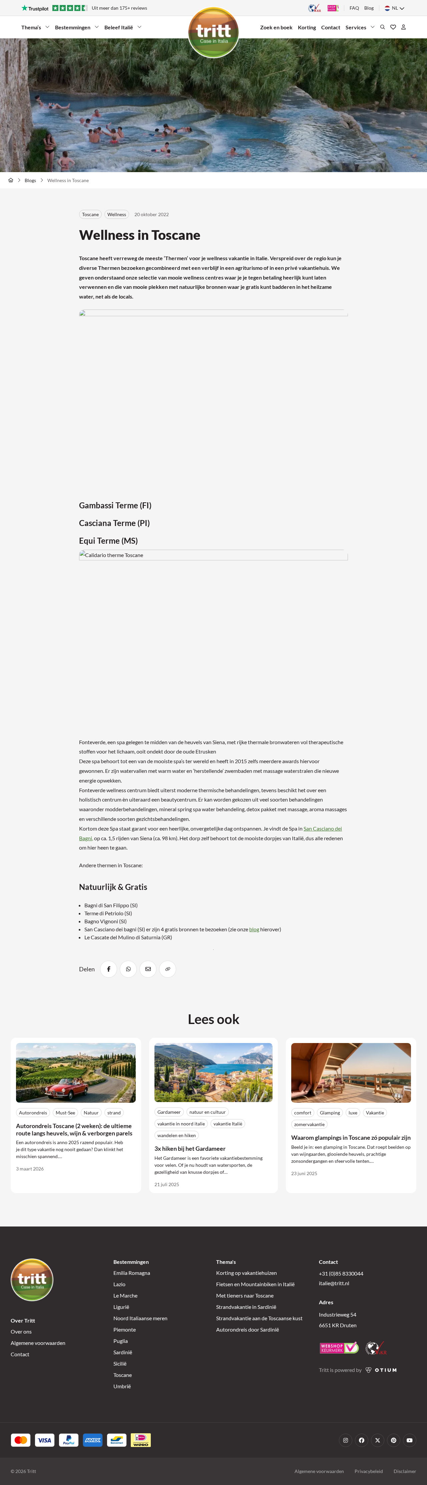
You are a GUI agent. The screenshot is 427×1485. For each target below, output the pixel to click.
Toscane (122, 1375)
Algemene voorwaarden (38, 1343)
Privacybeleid (369, 1471)
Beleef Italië (118, 29)
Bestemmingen (72, 29)
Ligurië (121, 1307)
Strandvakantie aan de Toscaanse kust (259, 1318)
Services (357, 29)
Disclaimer (405, 1471)
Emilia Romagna (131, 1273)
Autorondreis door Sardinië (247, 1329)
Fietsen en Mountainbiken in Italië (255, 1284)
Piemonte (124, 1329)
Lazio (119, 1284)
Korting (307, 27)
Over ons (21, 1331)
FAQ (354, 8)
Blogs (30, 180)
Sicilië (119, 1363)
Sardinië (122, 1352)
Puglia (120, 1341)
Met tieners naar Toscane (245, 1295)
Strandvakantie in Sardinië (246, 1307)
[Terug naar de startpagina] (10, 180)
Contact (330, 27)
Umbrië (122, 1386)
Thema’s (33, 29)
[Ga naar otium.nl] (381, 1370)
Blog (369, 8)
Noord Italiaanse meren (140, 1318)
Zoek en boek (276, 27)
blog (254, 929)
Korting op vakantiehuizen (246, 1273)
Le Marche (125, 1295)
